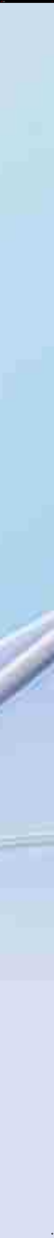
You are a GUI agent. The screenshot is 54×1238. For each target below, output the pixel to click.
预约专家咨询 (3, 630)
